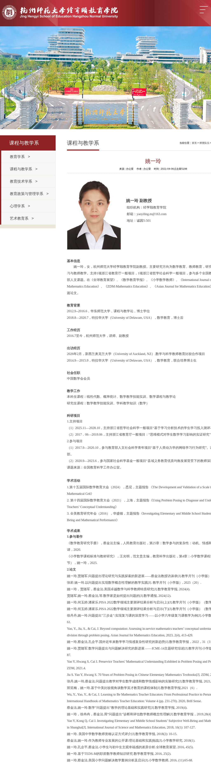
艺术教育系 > (22, 218)
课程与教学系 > (24, 169)
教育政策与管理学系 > (29, 194)
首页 (194, 143)
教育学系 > (20, 157)
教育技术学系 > (24, 181)
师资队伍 (204, 143)
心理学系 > (20, 206)
